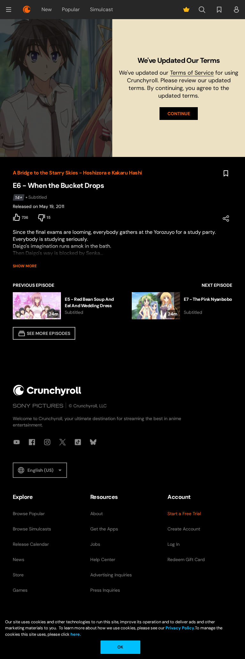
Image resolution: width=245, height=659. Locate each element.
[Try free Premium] (186, 9)
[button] (8, 9)
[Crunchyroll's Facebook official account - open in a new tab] (32, 442)
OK (120, 647)
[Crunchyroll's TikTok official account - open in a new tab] (77, 442)
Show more (25, 266)
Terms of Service (192, 73)
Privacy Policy (180, 628)
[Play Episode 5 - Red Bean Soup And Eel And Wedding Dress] (66, 305)
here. (75, 634)
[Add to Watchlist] (225, 173)
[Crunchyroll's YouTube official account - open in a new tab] (16, 442)
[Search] (202, 9)
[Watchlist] (219, 9)
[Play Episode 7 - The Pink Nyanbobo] (182, 305)
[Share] (225, 218)
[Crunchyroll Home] (47, 390)
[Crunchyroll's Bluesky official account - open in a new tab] (93, 442)
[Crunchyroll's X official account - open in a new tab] (62, 442)
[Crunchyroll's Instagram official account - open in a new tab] (47, 442)
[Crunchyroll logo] (26, 9)
